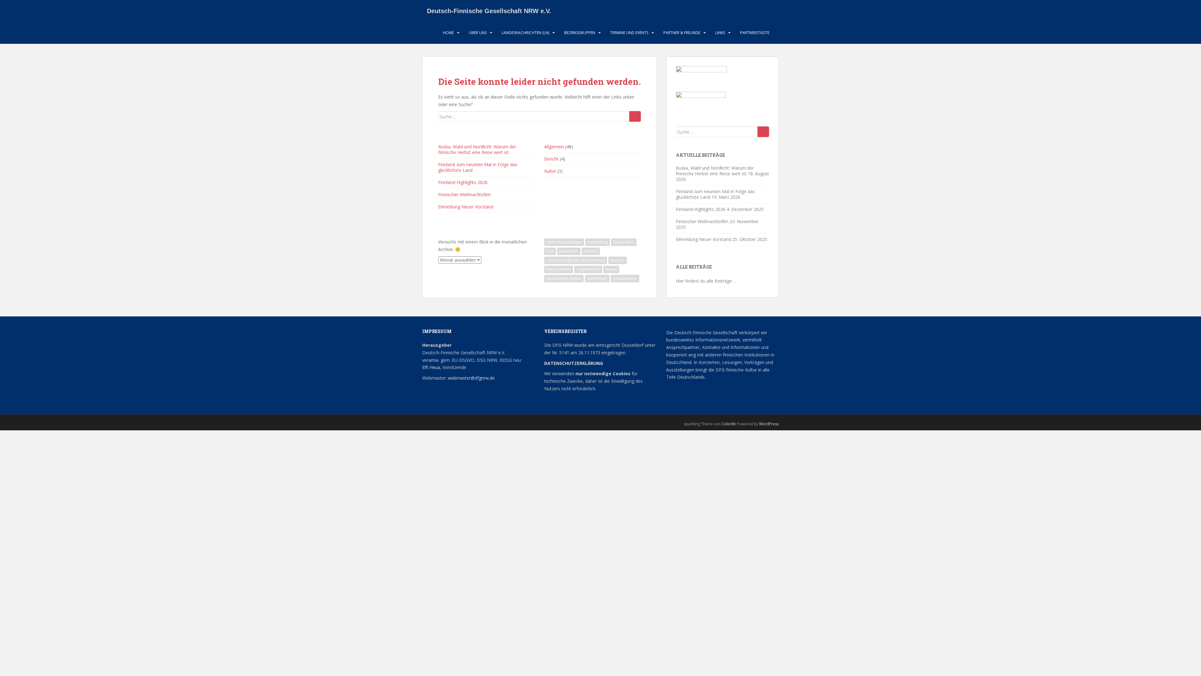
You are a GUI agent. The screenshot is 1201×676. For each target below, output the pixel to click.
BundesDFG (623, 242)
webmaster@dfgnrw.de (471, 378)
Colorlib (729, 424)
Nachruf (618, 260)
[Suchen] (635, 116)
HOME (448, 32)
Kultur (550, 171)
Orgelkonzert (588, 269)
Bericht (551, 159)
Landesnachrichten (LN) (525, 32)
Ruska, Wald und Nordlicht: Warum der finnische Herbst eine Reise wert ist (477, 149)
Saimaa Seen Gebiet (563, 278)
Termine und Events (629, 32)
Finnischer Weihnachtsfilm (464, 194)
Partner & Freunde (681, 32)
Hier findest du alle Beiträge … (706, 281)
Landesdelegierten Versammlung (575, 260)
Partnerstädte (754, 32)
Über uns (478, 32)
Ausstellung (597, 242)
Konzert (591, 251)
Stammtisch (597, 278)
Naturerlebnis (558, 269)
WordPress (769, 424)
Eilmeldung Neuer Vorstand (465, 207)
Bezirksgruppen (579, 32)
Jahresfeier (568, 251)
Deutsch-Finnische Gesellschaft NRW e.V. (489, 11)
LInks (720, 32)
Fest (550, 251)
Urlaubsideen (625, 278)
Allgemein (554, 147)
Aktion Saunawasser (564, 242)
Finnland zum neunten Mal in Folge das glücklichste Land (477, 167)
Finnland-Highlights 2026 (463, 182)
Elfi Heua (431, 367)
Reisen (611, 269)
